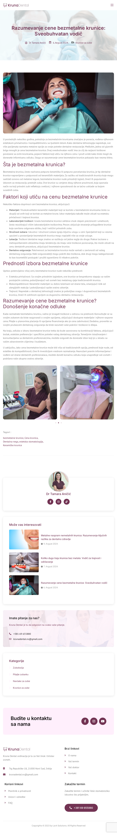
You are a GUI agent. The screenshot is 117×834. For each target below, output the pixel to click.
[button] (55, 422)
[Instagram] (58, 502)
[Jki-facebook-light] (50, 502)
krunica (19, 171)
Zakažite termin (75, 784)
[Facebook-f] (85, 721)
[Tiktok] (66, 502)
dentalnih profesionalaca (34, 354)
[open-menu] (112, 5)
